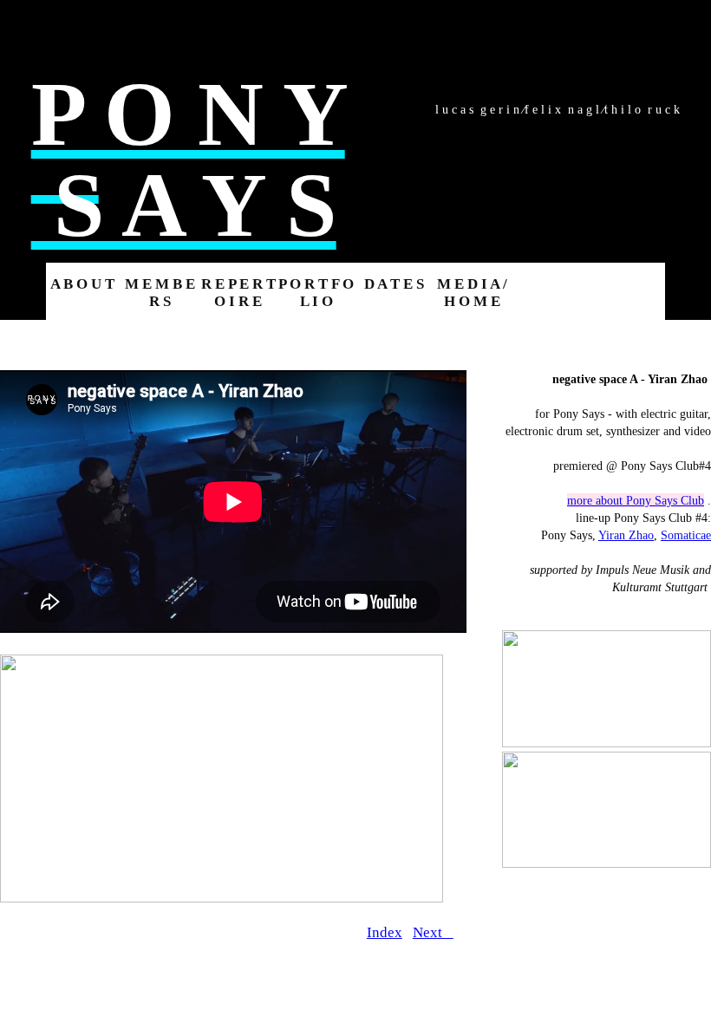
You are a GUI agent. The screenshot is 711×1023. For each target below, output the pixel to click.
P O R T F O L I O (316, 293)
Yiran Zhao (626, 535)
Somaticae (686, 535)
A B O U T (82, 284)
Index (384, 932)
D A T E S (394, 284)
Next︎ (433, 932)
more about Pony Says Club (635, 500)
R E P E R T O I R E (238, 293)
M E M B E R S (160, 293)
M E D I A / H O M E (472, 293)
